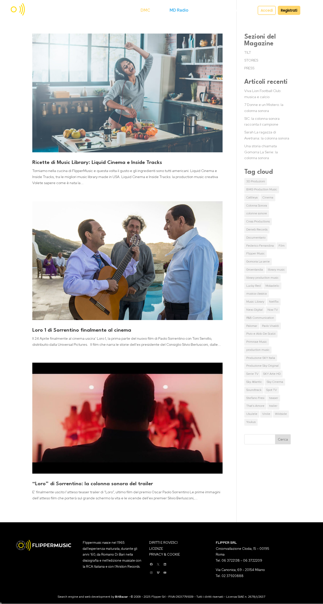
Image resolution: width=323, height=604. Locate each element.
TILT (247, 52)
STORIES (251, 60)
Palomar (251, 326)
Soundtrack (253, 390)
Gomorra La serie (258, 262)
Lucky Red (253, 286)
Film (282, 246)
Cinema (267, 197)
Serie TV (252, 374)
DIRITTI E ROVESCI (163, 542)
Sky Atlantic (254, 382)
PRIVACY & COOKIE (164, 554)
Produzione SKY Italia (260, 358)
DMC (145, 10)
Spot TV (271, 390)
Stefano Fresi (255, 398)
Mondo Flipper (204, 10)
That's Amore (255, 406)
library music (276, 270)
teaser (273, 398)
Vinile (266, 414)
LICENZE (156, 549)
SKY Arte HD (272, 374)
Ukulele (251, 414)
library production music (262, 278)
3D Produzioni (255, 181)
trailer (273, 406)
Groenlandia (254, 270)
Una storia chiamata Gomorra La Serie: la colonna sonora (261, 152)
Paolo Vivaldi (270, 326)
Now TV (272, 310)
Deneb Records (256, 229)
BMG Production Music (261, 189)
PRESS (249, 68)
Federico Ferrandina (260, 246)
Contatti (233, 10)
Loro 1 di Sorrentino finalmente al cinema (81, 330)
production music (258, 350)
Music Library (255, 302)
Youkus (251, 422)
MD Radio (179, 10)
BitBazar (121, 597)
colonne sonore (256, 213)
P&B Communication (260, 318)
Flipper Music (255, 253)
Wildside (281, 414)
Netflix (274, 302)
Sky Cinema (275, 382)
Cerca (133, 10)
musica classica (256, 294)
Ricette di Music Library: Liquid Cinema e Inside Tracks (97, 162)
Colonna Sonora (256, 206)
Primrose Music (256, 342)
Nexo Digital (254, 310)
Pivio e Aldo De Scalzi (261, 334)
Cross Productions (258, 221)
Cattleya (252, 197)
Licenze (160, 10)
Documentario (255, 238)
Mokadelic (272, 286)
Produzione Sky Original (262, 366)
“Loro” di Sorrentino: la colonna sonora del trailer (92, 483)
